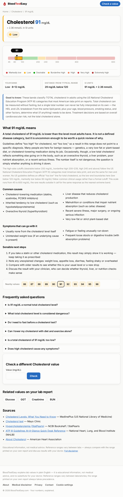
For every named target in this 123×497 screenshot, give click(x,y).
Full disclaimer (71, 451)
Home (5, 11)
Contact (49, 485)
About (6, 485)
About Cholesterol (16, 439)
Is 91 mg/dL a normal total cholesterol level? (33, 304)
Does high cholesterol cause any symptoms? (33, 348)
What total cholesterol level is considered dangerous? (39, 313)
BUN (52, 399)
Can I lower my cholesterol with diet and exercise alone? (40, 331)
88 (39, 284)
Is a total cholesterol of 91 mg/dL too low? (32, 339)
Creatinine (38, 399)
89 (46, 284)
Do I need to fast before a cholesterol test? (32, 322)
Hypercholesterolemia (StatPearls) (25, 426)
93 (75, 284)
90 (53, 284)
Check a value (110, 3)
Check (33, 375)
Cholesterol (16, 11)
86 (24, 284)
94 (82, 284)
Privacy (38, 485)
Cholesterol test (14, 421)
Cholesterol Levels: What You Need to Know (31, 416)
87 (32, 284)
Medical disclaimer (22, 485)
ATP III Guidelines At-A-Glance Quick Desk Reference (35, 430)
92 (68, 284)
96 (97, 284)
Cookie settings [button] (64, 485)
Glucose (10, 399)
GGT (23, 399)
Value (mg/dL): (13, 370)
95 (89, 284)
